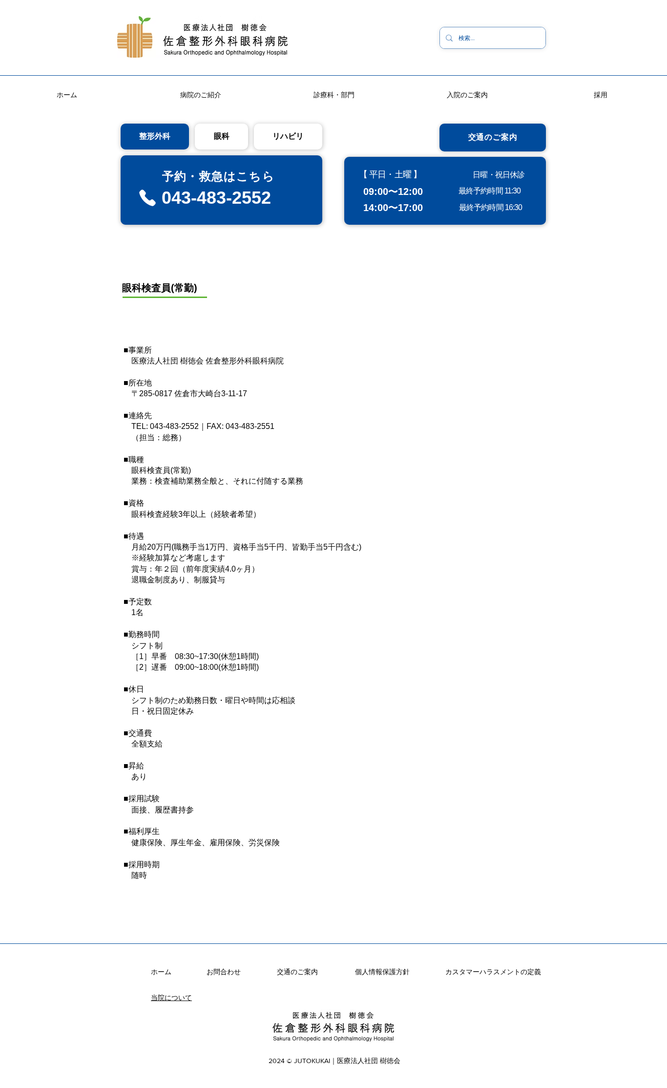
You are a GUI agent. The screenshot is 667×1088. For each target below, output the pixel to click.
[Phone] (147, 198)
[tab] (155, 136)
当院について (171, 998)
